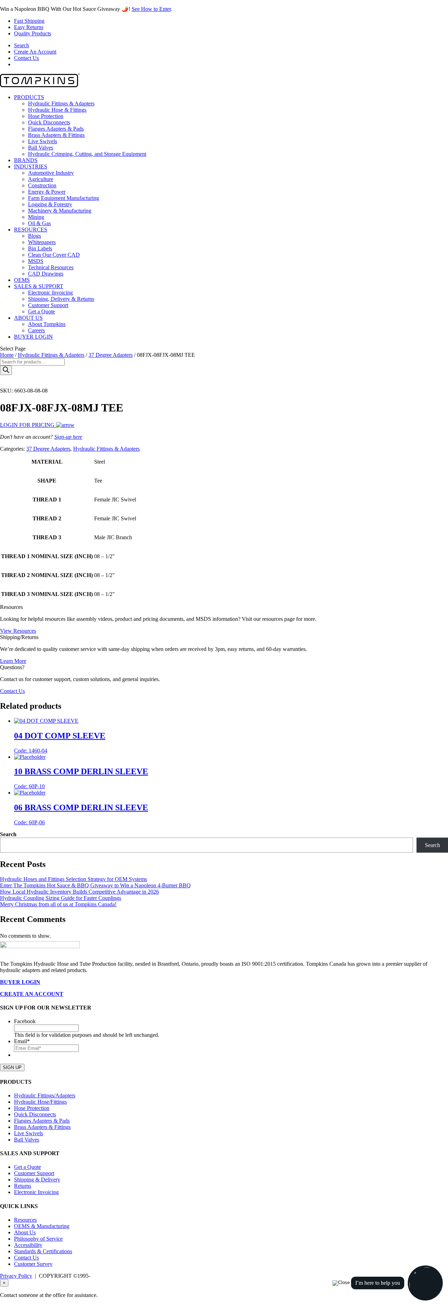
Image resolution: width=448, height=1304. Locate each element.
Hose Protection (45, 116)
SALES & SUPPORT (38, 286)
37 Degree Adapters (111, 355)
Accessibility (28, 1245)
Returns (22, 1186)
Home (7, 355)
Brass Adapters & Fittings (56, 135)
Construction (42, 185)
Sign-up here (68, 437)
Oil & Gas (39, 223)
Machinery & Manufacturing (59, 211)
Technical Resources (51, 267)
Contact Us (26, 58)
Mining (36, 217)
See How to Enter (151, 9)
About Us (25, 1232)
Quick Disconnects (49, 122)
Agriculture (40, 179)
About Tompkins (46, 324)
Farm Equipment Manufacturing (63, 198)
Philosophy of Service (38, 1239)
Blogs (34, 236)
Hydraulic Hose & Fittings (57, 110)
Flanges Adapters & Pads (56, 129)
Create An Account (35, 52)
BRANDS (25, 160)
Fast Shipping (29, 21)
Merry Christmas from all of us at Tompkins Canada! (58, 904)
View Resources (18, 631)
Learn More (13, 661)
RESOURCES (30, 230)
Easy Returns (28, 27)
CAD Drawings (45, 274)
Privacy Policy (16, 1276)
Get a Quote (41, 311)
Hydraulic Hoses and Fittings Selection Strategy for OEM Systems (73, 879)
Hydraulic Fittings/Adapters (44, 1095)
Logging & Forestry (50, 204)
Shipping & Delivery (37, 1179)
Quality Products (32, 33)
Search (21, 45)
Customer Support (48, 305)
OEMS (22, 280)
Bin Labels (40, 248)
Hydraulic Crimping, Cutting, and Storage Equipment (87, 154)
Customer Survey (33, 1264)
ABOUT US (28, 318)
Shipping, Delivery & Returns (61, 299)
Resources (25, 1220)
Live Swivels (42, 141)
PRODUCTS (29, 97)
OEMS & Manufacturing (41, 1226)
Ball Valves (40, 148)
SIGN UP (12, 1067)
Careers (36, 330)
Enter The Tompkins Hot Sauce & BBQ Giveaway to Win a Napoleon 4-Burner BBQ (95, 885)
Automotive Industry (51, 173)
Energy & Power (46, 192)
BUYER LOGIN (33, 337)
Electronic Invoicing (50, 293)
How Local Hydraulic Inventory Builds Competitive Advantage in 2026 (79, 892)
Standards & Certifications (43, 1251)
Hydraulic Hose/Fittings (40, 1102)
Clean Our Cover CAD (54, 255)
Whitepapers (42, 242)
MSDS (35, 261)
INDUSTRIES (30, 166)
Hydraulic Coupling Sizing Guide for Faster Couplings (60, 898)
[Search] (6, 370)
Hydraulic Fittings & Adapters (61, 103)
